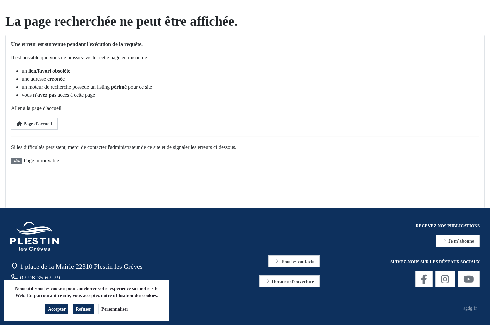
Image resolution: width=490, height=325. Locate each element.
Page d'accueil (37, 123)
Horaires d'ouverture (293, 281)
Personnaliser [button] (114, 309)
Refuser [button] (83, 309)
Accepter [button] (57, 309)
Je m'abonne (461, 241)
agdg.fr (470, 308)
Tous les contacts (297, 261)
